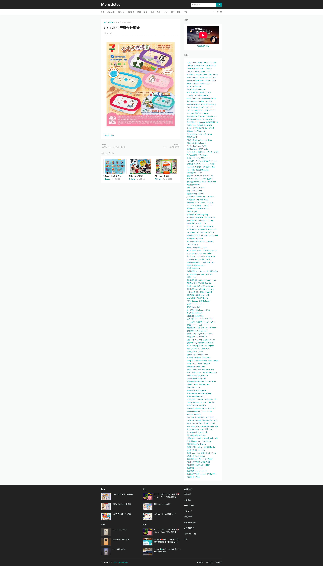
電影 (215, 62)
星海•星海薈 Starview (194, 372)
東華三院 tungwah (193, 426)
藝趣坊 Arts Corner (193, 387)
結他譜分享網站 (203, 46)
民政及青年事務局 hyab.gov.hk (197, 375)
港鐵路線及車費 (190, 522)
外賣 (185, 539)
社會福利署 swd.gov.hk (210, 438)
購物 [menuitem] (139, 12)
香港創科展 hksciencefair (195, 468)
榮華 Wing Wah (192, 137)
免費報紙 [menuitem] (120, 12)
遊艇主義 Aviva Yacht (208, 453)
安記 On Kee (202, 152)
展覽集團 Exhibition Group (196, 366)
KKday (189, 62)
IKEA (215, 399)
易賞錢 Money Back (193, 307)
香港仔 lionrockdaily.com (195, 188)
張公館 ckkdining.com (194, 253)
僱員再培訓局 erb (212, 122)
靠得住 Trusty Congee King (196, 334)
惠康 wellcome (199, 65)
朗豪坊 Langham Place (194, 423)
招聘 (210, 74)
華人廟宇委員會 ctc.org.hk (196, 450)
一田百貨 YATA (207, 206)
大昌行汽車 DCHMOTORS (195, 417)
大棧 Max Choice (210, 80)
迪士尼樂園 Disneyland (195, 217)
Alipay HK (210, 241)
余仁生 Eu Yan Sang (193, 158)
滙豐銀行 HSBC (192, 328)
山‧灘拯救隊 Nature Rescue (196, 271)
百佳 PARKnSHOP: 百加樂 (122, 514)
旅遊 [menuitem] (152, 12)
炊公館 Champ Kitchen (194, 313)
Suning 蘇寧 (191, 322)
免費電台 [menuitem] (130, 12)
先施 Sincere (191, 208)
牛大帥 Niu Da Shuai (194, 250)
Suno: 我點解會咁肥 (120, 529)
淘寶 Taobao (207, 253)
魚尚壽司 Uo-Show (193, 104)
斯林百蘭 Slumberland (194, 173)
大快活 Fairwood (192, 77)
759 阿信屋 (208, 68)
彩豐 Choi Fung (192, 343)
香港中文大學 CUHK (193, 185)
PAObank (210, 334)
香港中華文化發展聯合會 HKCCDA (198, 465)
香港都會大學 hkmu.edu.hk (196, 396)
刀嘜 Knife (202, 405)
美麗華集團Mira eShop (194, 447)
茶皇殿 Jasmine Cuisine (195, 352)
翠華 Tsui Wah (208, 176)
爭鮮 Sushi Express (201, 113)
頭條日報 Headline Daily (195, 319)
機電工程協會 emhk (207, 286)
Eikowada (209, 116)
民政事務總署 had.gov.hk (209, 426)
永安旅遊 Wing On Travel (195, 429)
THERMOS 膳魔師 (193, 402)
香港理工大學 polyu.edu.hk (196, 474)
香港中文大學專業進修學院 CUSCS (198, 462)
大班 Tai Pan (207, 134)
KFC (215, 116)
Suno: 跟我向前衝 (119, 549)
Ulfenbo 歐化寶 (213, 152)
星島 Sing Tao (209, 346)
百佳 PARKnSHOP (193, 68)
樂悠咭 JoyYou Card (193, 349)
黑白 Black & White (193, 477)
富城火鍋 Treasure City (195, 235)
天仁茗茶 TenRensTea (194, 134)
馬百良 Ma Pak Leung (206, 289)
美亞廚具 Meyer (206, 274)
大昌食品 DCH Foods (209, 161)
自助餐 (200, 62)
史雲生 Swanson (192, 325)
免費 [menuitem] (185, 12)
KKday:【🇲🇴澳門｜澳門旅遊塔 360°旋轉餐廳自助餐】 (167, 550)
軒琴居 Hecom (192, 229)
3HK (206, 319)
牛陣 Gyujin (211, 262)
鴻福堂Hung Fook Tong (195, 80)
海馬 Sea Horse (192, 149)
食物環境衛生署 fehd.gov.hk (196, 390)
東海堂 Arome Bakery (208, 104)
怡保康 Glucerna (208, 370)
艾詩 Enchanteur (192, 384)
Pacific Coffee (191, 152)
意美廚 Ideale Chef (193, 286)
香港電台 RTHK (212, 474)
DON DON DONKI (193, 179)
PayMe (214, 280)
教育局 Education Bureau (195, 304)
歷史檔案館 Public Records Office (198, 310)
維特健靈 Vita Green (194, 182)
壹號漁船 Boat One (205, 283)
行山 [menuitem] (165, 12)
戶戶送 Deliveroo (203, 208)
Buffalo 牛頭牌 (192, 211)
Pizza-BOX (208, 101)
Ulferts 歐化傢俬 (209, 217)
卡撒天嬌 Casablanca (194, 262)
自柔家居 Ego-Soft (210, 447)
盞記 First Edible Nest (194, 176)
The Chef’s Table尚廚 (207, 402)
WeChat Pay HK (208, 197)
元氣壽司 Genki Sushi (204, 125)
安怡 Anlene (210, 417)
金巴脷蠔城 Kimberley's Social (197, 331)
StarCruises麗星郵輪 (194, 206)
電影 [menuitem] (172, 12)
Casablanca (206, 358)
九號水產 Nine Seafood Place (197, 337)
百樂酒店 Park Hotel (194, 438)
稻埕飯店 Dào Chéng (206, 220)
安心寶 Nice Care (209, 340)
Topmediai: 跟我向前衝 (121, 539)
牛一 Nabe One (192, 220)
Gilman (211, 319)
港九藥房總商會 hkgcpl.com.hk (197, 432)
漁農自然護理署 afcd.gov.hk (196, 378)
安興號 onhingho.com (207, 232)
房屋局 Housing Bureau (195, 346)
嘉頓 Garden (199, 110)
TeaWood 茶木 (192, 155)
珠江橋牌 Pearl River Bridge (196, 435)
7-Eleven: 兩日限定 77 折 (112, 176)
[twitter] (221, 12)
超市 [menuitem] (178, 12)
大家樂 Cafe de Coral (202, 71)
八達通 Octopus (192, 301)
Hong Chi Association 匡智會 (197, 361)
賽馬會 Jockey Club (193, 453)
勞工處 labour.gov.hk (209, 250)
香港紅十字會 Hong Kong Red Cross (199, 140)
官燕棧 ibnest (208, 226)
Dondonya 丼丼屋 (208, 164)
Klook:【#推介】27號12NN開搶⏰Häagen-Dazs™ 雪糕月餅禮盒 (166, 495)
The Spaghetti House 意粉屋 (196, 146)
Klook (194, 62)
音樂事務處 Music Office (195, 316)
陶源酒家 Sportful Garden (196, 131)
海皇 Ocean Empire (193, 274)
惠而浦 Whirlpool (206, 292)
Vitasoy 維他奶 (213, 361)
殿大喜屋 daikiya (212, 271)
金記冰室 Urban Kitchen (195, 459)
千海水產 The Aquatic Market (197, 408)
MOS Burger (205, 158)
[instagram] (217, 12)
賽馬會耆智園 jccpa (208, 256)
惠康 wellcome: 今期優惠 (122, 504)
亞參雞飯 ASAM (192, 259)
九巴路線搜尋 (189, 528)
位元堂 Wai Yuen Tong (194, 226)
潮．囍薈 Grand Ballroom (207, 328)
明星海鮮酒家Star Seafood (204, 128)
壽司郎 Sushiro (205, 83)
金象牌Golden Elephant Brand (197, 355)
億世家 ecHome (192, 405)
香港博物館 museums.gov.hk (197, 471)
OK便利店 (190, 71)
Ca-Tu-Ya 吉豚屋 (192, 244)
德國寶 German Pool (194, 370)
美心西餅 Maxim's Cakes (195, 101)
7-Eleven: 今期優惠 (136, 176)
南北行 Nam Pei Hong (194, 191)
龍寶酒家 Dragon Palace (195, 194)
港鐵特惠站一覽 (190, 534)
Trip (210, 62)
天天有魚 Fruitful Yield (202, 95)
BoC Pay (203, 223)
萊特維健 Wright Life (194, 164)
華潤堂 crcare (204, 384)
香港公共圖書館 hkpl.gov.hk (196, 143)
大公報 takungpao (204, 363)
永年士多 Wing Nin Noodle (196, 241)
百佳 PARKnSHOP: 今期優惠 (123, 494)
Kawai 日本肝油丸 (207, 203)
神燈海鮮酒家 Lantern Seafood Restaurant (201, 381)
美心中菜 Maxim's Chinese (196, 89)
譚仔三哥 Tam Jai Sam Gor (196, 122)
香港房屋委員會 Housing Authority (199, 280)
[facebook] (214, 12)
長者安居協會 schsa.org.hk (207, 229)
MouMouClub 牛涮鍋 (194, 167)
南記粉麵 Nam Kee (202, 170)
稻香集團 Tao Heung (209, 98)
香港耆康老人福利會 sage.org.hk (198, 295)
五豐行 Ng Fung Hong (194, 340)
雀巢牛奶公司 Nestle (194, 358)
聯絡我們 (219, 562)
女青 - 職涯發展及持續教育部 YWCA (199, 92)
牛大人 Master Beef (193, 256)
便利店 (206, 62)
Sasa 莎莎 (190, 95)
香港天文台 (188, 511)
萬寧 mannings (210, 65)
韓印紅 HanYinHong (209, 182)
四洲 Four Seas (192, 283)
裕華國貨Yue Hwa (209, 167)
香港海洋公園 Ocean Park (195, 265)
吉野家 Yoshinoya (193, 83)
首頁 (104, 22)
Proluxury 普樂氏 (192, 292)
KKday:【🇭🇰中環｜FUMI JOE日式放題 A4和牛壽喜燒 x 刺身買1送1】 (167, 540)
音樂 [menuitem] (102, 12)
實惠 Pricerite (203, 149)
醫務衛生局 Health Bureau (196, 456)
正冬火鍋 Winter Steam (195, 238)
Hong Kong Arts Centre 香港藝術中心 (200, 399)
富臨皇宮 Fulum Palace (208, 77)
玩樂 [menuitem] (158, 12)
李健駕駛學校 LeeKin (210, 372)
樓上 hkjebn (191, 74)
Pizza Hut (190, 110)
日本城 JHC (190, 128)
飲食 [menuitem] (145, 12)
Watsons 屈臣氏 (201, 74)
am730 (203, 179)
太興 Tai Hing (191, 125)
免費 (201, 68)
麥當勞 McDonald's (197, 107)
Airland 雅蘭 (191, 298)
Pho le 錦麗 (191, 170)
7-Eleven (111, 22)
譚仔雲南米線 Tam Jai (194, 119)
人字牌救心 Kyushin (205, 259)
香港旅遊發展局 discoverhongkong (199, 393)
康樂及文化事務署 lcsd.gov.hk (197, 247)
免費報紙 (187, 494)
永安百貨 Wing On (209, 119)
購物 (112, 135)
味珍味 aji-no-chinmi (194, 414)
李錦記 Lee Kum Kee (211, 235)
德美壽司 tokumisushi (205, 343)
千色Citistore (203, 155)
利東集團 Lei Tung (193, 200)
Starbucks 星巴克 (193, 232)
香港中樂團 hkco (192, 289)
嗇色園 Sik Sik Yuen (193, 268)
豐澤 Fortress (191, 277)
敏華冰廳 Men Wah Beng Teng (197, 215)
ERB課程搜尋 (189, 505)
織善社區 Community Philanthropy (199, 441)
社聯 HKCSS (206, 349)
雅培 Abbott (209, 459)
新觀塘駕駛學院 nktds (209, 420)
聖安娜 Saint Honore (194, 86)
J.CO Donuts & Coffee (194, 197)
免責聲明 (200, 562)
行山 (188, 107)
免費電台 (187, 500)
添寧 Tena (208, 429)
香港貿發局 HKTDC (193, 203)
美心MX (215, 74)
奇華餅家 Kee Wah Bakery (196, 116)
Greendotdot (209, 110)
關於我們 (209, 562)
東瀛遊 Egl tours (209, 423)
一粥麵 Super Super (193, 98)
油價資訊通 (188, 517)
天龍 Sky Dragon (205, 301)
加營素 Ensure (191, 363)
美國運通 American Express (196, 444)
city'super (209, 107)
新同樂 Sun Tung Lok (194, 420)
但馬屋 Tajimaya (202, 298)
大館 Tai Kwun (204, 325)
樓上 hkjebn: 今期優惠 (162, 504)
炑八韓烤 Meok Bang (194, 161)
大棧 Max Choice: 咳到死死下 (165, 514)
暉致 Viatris (204, 200)
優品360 (209, 179)
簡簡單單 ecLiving (193, 223)
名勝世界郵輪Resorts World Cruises (199, 411)
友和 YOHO (212, 408)
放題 (204, 262)
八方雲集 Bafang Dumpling (205, 322)
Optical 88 (190, 113)
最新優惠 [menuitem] (110, 12)
